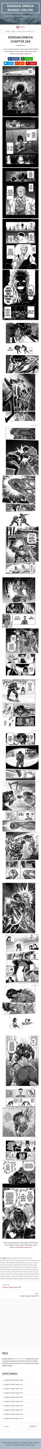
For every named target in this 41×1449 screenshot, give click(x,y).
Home (7, 31)
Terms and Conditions (18, 1445)
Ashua (20, 1258)
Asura (30, 1258)
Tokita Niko (19, 1276)
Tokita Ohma (28, 1276)
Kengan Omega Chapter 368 (13, 1380)
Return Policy (30, 1445)
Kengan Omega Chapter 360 (13, 1414)
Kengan (9, 1265)
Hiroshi (38, 1260)
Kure (1, 1272)
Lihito (30, 1272)
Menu (22, 27)
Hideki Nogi (31, 1260)
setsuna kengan (5, 1276)
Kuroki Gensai (23, 1272)
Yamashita (30, 1278)
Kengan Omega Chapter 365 (13, 1393)
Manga (35, 1272)
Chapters (23, 1260)
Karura (26, 1262)
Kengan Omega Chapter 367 (13, 1384)
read (24, 1274)
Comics (13, 31)
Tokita (13, 1276)
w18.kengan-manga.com (24, 53)
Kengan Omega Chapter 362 (13, 1405)
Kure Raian (14, 1272)
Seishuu (37, 1274)
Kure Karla (7, 1272)
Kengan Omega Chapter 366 (13, 1388)
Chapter (17, 1260)
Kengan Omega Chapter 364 (13, 1397)
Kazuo (31, 1262)
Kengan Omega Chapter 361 (13, 1410)
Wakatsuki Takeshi (12, 1278)
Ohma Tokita (12, 1274)
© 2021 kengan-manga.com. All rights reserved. (17, 1442)
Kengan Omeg (4, 1269)
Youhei (36, 1278)
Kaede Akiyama (10, 1262)
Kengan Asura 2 (19, 1267)
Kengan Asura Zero (31, 1267)
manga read (4, 1274)
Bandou (11, 1260)
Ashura (25, 1258)
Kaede (2, 1262)
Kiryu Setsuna (33, 1269)
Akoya (16, 1258)
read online (30, 1274)
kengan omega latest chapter (19, 1269)
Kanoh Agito (20, 1262)
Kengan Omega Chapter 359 (13, 1418)
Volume (35, 1276)
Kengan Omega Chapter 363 (13, 1401)
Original (20, 1274)
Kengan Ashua (17, 1265)
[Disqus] (20, 1322)
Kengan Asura (9, 1267)
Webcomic (22, 1278)
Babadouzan (4, 1260)
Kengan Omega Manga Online (20, 8)
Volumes (3, 1278)
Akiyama (10, 1258)
